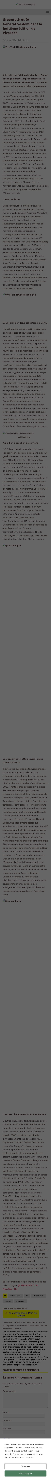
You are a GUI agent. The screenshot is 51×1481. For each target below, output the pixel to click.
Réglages (25, 1466)
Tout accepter (25, 1473)
